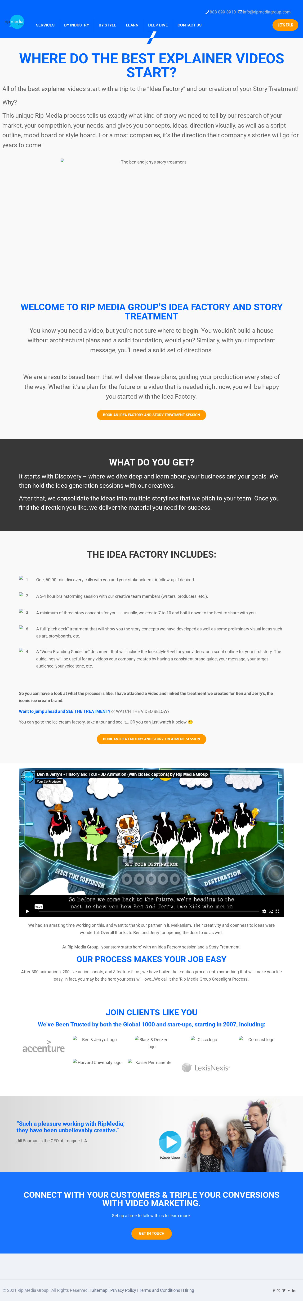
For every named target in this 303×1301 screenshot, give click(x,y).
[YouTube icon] (288, 1290)
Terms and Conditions (159, 1290)
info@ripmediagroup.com (267, 11)
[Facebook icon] (274, 1290)
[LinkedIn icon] (293, 1290)
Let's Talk (285, 25)
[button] (151, 842)
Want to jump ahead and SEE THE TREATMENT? (65, 711)
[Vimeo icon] (283, 1290)
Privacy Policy (123, 1290)
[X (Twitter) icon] (279, 1290)
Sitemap (99, 1290)
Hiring (188, 1290)
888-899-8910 (223, 11)
